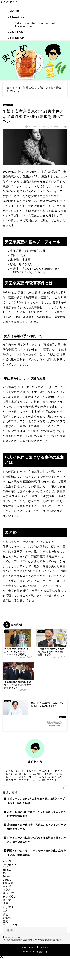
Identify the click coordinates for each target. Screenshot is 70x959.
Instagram (9, 864)
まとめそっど (9, 1)
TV (4, 873)
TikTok (7, 870)
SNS (6, 867)
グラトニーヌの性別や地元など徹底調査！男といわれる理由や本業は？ (36, 839)
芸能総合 (8, 918)
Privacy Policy (28, 947)
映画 (5, 914)
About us (17, 17)
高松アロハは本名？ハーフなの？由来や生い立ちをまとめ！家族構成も (36, 852)
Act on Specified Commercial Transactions (35, 25)
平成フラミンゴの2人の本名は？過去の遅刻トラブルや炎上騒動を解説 (36, 800)
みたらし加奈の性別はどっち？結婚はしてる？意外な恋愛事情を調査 (36, 814)
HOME (14, 11)
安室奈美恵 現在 (18, 590)
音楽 (5, 921)
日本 (5, 910)
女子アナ (8, 907)
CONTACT (17, 31)
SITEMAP (17, 37)
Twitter (7, 876)
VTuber (7, 879)
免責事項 (44, 947)
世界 (5, 903)
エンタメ (8, 885)
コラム (7, 889)
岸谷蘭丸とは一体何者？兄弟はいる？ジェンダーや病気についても (36, 826)
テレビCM (9, 896)
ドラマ (7, 900)
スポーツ (8, 893)
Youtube (8, 882)
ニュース (7, 105)
